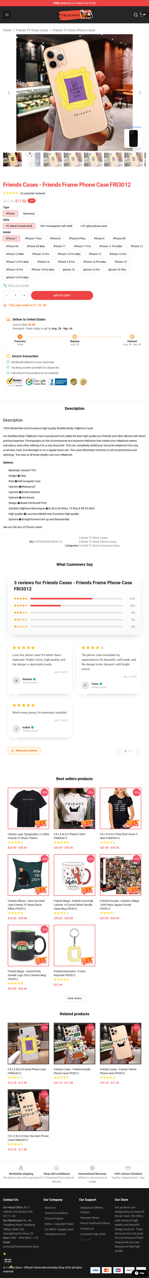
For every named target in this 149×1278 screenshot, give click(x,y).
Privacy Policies (54, 1218)
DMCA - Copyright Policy (59, 1223)
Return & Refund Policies (95, 1223)
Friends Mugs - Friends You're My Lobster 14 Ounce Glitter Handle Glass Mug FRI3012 (73, 904)
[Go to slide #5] (93, 159)
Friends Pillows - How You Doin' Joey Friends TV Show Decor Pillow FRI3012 (26, 904)
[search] (135, 14)
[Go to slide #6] (113, 159)
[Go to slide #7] (133, 159)
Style (6, 219)
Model (7, 232)
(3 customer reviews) (32, 193)
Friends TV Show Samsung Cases (99, 545)
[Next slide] (140, 92)
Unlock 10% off (7, 1261)
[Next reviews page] (137, 751)
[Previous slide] (9, 92)
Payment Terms (89, 1217)
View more (74, 998)
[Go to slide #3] (52, 159)
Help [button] (142, 1273)
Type (6, 207)
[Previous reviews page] (118, 751)
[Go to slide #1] (12, 159)
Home (7, 30)
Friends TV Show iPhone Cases (74, 30)
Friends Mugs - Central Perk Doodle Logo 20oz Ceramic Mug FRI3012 (27, 975)
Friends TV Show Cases (32, 30)
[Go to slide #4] (73, 159)
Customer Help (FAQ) (93, 1234)
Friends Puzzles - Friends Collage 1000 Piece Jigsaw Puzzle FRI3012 (119, 904)
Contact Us (87, 1228)
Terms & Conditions (56, 1213)
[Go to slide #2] (32, 159)
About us (50, 1207)
